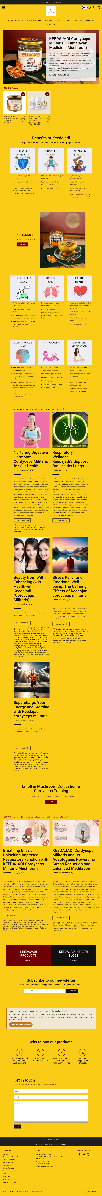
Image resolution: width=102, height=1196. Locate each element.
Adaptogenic (60, 629)
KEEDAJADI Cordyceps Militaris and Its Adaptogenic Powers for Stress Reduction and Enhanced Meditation (74, 859)
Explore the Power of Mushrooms (21, 1025)
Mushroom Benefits (70, 641)
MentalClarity (68, 929)
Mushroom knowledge (10, 1182)
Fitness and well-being (34, 763)
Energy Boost (19, 761)
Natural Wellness (18, 928)
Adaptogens (70, 629)
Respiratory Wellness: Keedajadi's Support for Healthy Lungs (70, 459)
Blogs (5, 1171)
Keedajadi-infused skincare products (27, 649)
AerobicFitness (22, 753)
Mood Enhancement (81, 929)
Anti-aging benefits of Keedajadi (37, 628)
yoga (11, 930)
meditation (13, 926)
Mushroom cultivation (10, 1179)
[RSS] (63, 409)
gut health (24, 529)
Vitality (16, 770)
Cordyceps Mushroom (18, 922)
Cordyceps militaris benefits (38, 641)
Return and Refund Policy (11, 1157)
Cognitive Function (82, 923)
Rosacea (17, 653)
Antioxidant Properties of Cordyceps (27, 634)
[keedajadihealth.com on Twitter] (84, 1155)
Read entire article (22, 520)
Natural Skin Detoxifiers (39, 651)
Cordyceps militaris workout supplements (28, 759)
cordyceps (20, 525)
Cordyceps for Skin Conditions (36, 639)
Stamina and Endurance (33, 766)
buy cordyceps (80, 629)
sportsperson (19, 766)
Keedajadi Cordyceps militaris (32, 643)
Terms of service (8, 1168)
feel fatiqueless (19, 763)
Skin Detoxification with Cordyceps (33, 653)
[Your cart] (98, 7)
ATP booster (44, 753)
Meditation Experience (26, 926)
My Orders (6, 1176)
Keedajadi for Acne (20, 645)
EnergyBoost (29, 761)
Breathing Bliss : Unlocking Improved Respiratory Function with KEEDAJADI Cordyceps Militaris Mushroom (25, 859)
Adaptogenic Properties (14, 920)
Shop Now (22, 244)
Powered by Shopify (36, 1191)
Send (17, 1126)
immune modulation (36, 529)
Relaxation (82, 641)
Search (5, 1154)
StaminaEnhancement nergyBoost (26, 768)
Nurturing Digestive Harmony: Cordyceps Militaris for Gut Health (31, 459)
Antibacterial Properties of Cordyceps (27, 632)
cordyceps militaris (32, 525)
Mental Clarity (58, 929)
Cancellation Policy (9, 1160)
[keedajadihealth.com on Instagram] (88, 1155)
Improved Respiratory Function (21, 924)
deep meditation (32, 922)
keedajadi (17, 643)
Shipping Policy (8, 1162)
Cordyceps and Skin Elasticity (24, 637)
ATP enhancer (19, 755)
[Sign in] (90, 7)
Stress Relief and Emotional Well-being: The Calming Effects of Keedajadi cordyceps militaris (70, 586)
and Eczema (21, 628)
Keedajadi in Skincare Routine (35, 647)
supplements (18, 531)
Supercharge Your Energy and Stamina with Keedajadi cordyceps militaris (31, 709)
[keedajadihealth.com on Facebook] (79, 1155)
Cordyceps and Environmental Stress (35, 636)
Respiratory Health (32, 928)
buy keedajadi (75, 631)
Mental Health (72, 639)
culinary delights (32, 528)
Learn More (51, 802)
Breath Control (29, 920)
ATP (37, 753)
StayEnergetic (44, 768)
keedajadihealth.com (22, 1191)
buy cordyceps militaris (61, 631)
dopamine (81, 927)
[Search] (94, 7)
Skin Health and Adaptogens (24, 654)
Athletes (31, 753)
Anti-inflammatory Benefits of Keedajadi (28, 630)
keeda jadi (63, 637)
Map (4, 1173)
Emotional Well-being (68, 635)
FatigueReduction (41, 761)
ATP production (30, 755)
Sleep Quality (57, 643)
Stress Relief (68, 643)
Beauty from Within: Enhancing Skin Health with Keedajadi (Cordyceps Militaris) (31, 588)
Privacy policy (7, 1165)
